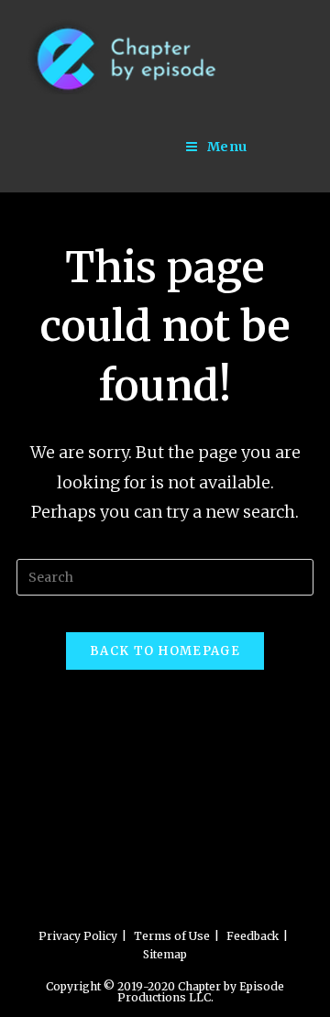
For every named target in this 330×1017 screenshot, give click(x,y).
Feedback (252, 936)
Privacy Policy (77, 936)
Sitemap (165, 954)
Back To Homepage (165, 651)
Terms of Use (172, 936)
